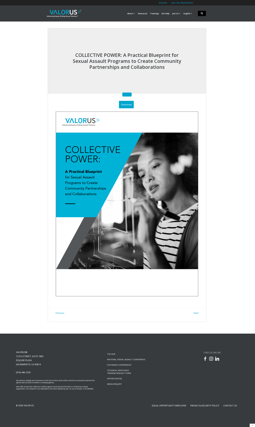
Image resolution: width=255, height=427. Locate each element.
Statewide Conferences (119, 365)
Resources (142, 13)
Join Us (175, 13)
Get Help (165, 13)
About (130, 13)
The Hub (111, 354)
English (187, 13)
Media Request (114, 384)
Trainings (154, 13)
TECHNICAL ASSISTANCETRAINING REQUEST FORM (119, 371)
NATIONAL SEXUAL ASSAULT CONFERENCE (126, 359)
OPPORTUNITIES (114, 378)
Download (126, 104)
